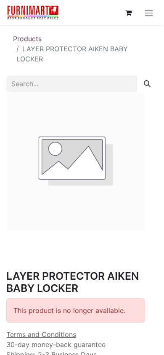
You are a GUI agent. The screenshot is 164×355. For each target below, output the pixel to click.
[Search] (147, 84)
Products (27, 38)
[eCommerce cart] (128, 12)
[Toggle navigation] (149, 12)
